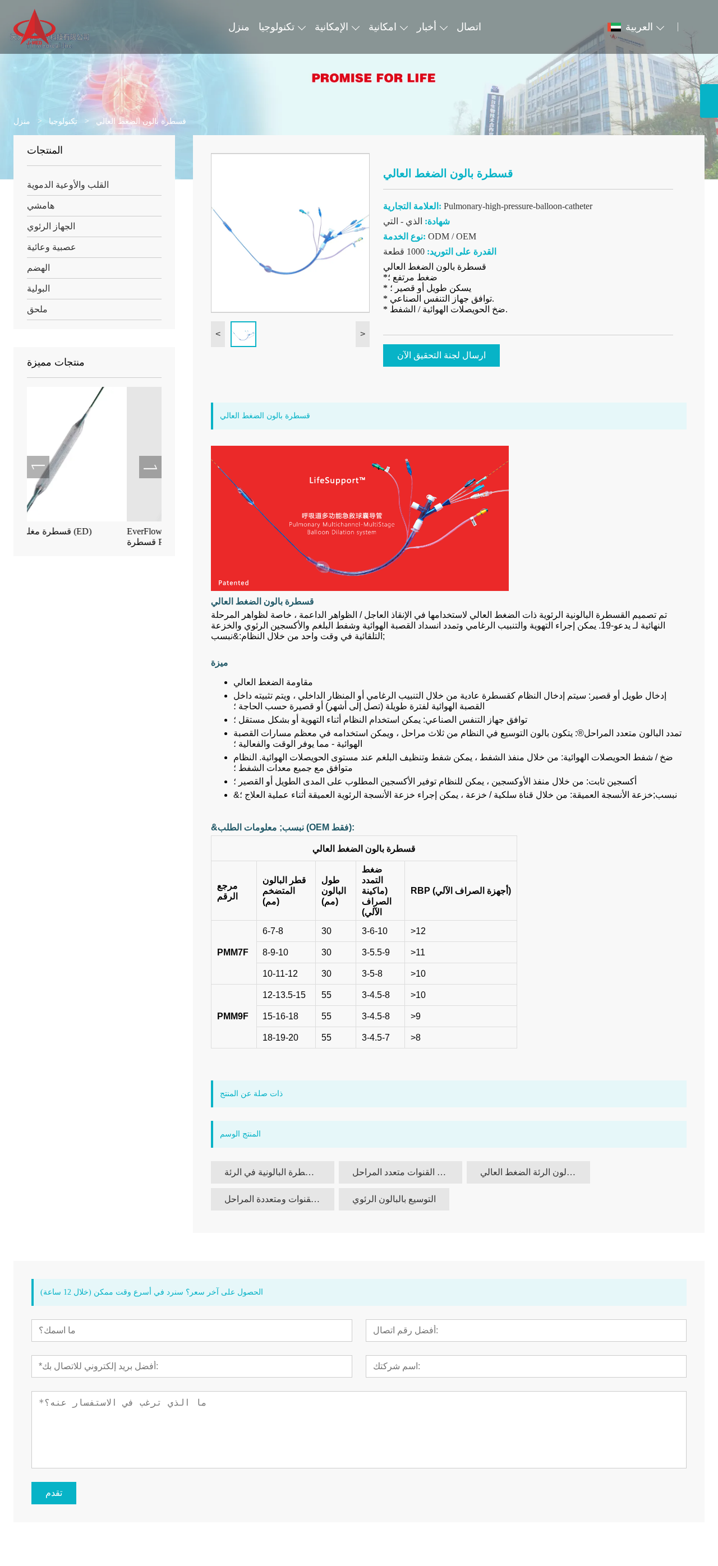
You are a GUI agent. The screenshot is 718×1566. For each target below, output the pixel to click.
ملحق (37, 309)
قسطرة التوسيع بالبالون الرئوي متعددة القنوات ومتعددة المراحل (279, 1199)
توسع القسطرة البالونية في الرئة (279, 1172)
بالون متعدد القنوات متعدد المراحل (407, 1172)
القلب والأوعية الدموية (68, 185)
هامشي (40, 205)
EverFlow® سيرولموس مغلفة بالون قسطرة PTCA (95, 536)
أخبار (426, 27)
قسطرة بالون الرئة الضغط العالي (535, 1172)
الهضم (38, 267)
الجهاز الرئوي (51, 226)
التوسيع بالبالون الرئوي (394, 1199)
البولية (38, 288)
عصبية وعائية (51, 247)
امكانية (383, 27)
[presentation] (38, 467)
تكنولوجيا (276, 27)
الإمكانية (331, 27)
